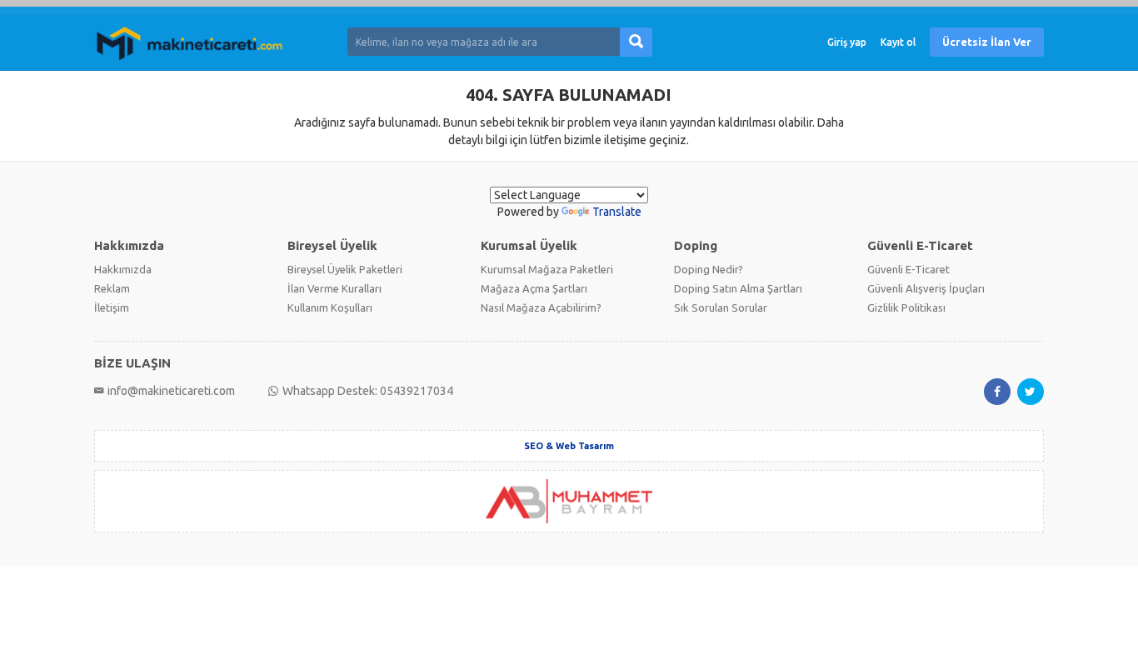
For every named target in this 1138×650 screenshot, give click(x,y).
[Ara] (636, 42)
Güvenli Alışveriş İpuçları (926, 288)
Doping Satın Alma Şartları (738, 288)
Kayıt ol (898, 42)
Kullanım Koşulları (329, 307)
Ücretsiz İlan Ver (986, 42)
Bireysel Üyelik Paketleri (344, 269)
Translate (616, 211)
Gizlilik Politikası (906, 307)
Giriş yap (846, 42)
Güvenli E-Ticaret (908, 269)
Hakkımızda (123, 269)
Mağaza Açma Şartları (534, 288)
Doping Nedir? (708, 269)
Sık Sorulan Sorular (720, 307)
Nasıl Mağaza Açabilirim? (541, 307)
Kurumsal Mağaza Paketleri (547, 269)
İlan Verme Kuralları (334, 288)
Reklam (112, 288)
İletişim (111, 307)
